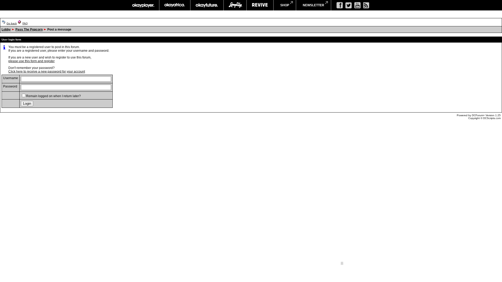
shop (284, 5)
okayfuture (207, 5)
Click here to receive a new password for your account (46, 71)
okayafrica (174, 5)
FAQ (25, 23)
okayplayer (143, 5)
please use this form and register (31, 61)
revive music (260, 5)
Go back (12, 23)
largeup (235, 5)
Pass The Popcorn (29, 29)
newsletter (313, 5)
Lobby (6, 29)
